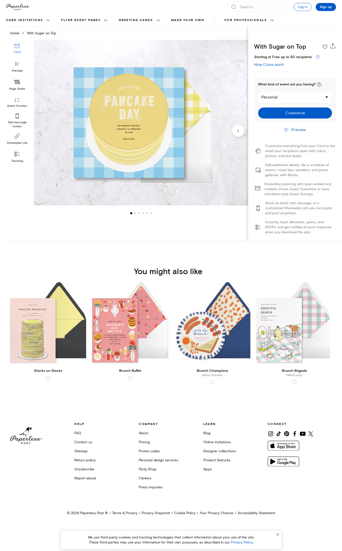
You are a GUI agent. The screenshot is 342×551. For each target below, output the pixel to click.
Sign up (326, 7)
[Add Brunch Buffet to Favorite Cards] (130, 378)
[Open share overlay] (333, 46)
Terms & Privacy (124, 513)
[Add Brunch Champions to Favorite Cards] (212, 382)
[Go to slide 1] (131, 213)
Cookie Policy (185, 513)
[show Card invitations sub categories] (48, 20)
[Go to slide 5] (143, 213)
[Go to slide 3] (135, 213)
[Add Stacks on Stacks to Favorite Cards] (48, 378)
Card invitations (24, 20)
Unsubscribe (84, 469)
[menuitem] (28, 21)
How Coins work (269, 64)
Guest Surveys (17, 106)
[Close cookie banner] (278, 534)
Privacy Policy (242, 542)
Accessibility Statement (256, 513)
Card (17, 52)
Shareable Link (17, 143)
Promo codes (149, 451)
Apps (207, 469)
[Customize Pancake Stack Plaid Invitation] (141, 122)
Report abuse (85, 478)
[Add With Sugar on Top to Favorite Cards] (325, 47)
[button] (319, 84)
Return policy (85, 460)
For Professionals (246, 20)
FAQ (77, 433)
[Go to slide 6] (147, 213)
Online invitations (217, 442)
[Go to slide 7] (151, 213)
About (143, 433)
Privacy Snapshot (156, 513)
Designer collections (219, 451)
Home (14, 33)
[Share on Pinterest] (287, 433)
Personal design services (158, 460)
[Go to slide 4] (139, 213)
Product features (216, 460)
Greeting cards (136, 20)
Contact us (83, 442)
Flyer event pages (81, 20)
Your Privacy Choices (217, 513)
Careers (145, 478)
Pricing (144, 442)
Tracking (17, 161)
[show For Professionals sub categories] (272, 20)
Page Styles (17, 89)
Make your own (187, 20)
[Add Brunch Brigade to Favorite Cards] (294, 382)
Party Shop (147, 469)
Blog (206, 433)
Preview (17, 71)
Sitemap (81, 451)
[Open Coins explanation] (317, 57)
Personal (269, 97)
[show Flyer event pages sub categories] (106, 20)
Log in (302, 7)
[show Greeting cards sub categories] (158, 20)
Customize (295, 113)
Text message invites (17, 124)
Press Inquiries (150, 487)
